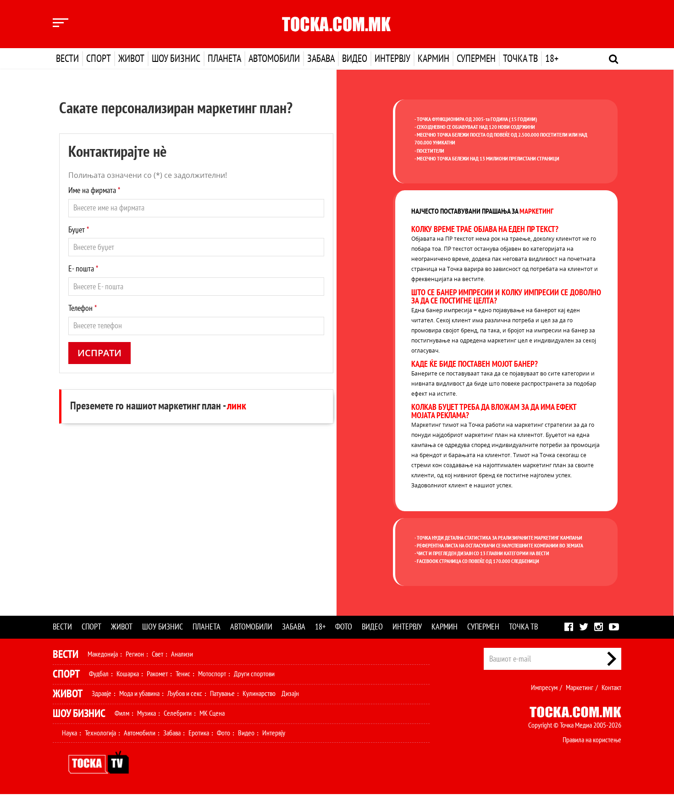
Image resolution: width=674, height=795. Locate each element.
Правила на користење (592, 740)
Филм (122, 713)
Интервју (392, 59)
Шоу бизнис (176, 59)
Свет (157, 654)
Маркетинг (579, 688)
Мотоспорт (212, 674)
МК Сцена (212, 713)
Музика (146, 713)
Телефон (82, 308)
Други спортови (254, 674)
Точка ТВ (520, 59)
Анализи (182, 654)
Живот (131, 59)
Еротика (198, 733)
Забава (321, 59)
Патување (222, 694)
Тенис (183, 674)
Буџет (78, 230)
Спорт (98, 59)
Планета (224, 59)
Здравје (101, 694)
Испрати (99, 353)
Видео (354, 59)
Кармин (433, 59)
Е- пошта (83, 269)
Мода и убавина (139, 694)
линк (236, 406)
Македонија (103, 654)
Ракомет (157, 674)
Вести (67, 59)
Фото (343, 627)
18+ (551, 59)
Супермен (476, 59)
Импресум (544, 688)
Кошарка (127, 674)
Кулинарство (259, 694)
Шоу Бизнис (79, 713)
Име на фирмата (94, 190)
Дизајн (290, 694)
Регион (135, 654)
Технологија (100, 733)
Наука (69, 733)
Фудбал (99, 674)
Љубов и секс (184, 694)
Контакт (611, 688)
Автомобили (274, 59)
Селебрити (178, 713)
